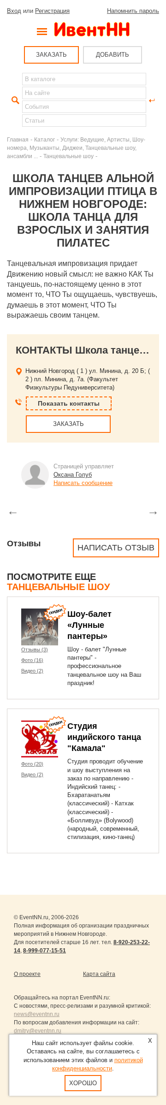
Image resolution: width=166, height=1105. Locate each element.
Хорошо (83, 1083)
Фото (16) (32, 660)
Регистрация (52, 10)
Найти (14, 100)
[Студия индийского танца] (39, 739)
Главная (18, 139)
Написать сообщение (83, 482)
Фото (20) (32, 764)
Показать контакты (69, 403)
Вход (14, 10)
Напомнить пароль (133, 10)
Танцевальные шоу (68, 156)
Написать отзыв (115, 547)
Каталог (44, 139)
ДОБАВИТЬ (112, 54)
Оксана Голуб (72, 474)
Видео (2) (32, 671)
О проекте (27, 974)
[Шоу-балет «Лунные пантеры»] (39, 627)
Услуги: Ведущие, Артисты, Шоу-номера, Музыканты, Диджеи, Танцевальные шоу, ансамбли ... (76, 147)
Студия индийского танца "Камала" (104, 737)
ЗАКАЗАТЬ (51, 54)
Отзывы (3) (34, 649)
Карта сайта (99, 974)
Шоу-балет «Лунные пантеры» (89, 625)
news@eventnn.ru (36, 1014)
